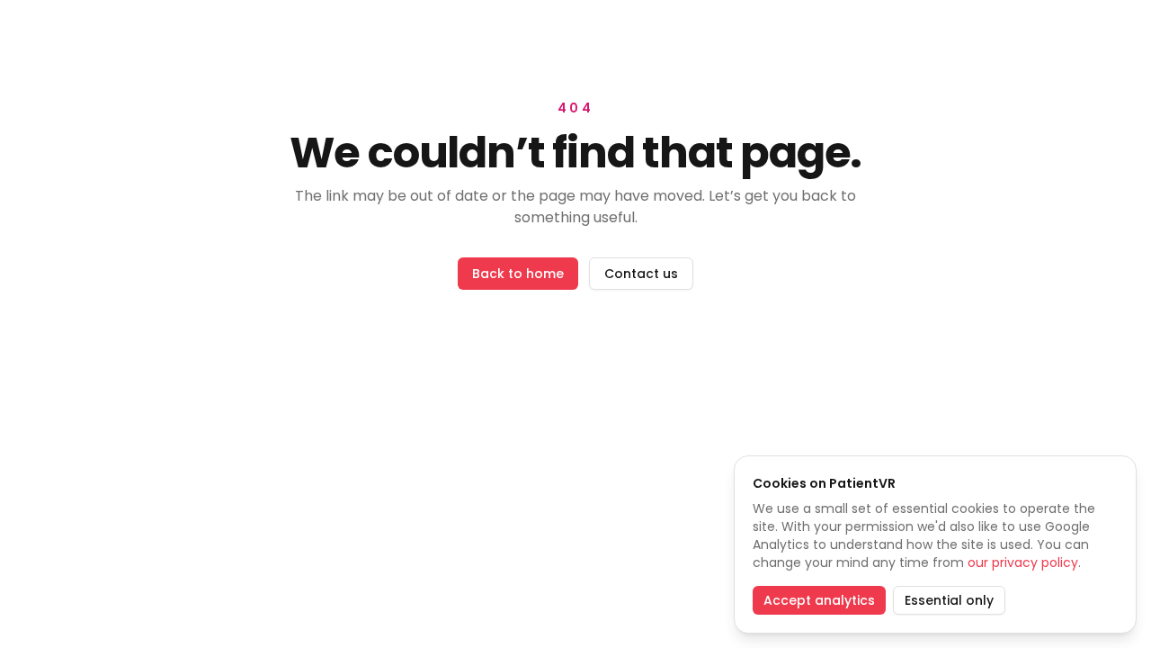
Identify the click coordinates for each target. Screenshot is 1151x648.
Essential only (949, 600)
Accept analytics (819, 600)
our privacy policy (1023, 563)
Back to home (518, 274)
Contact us (641, 274)
